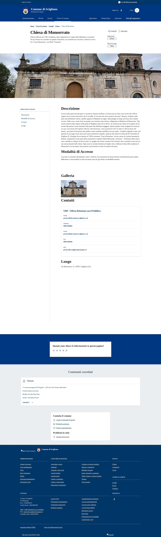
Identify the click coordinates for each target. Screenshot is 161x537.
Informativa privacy (87, 511)
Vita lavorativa (86, 482)
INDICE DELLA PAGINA (27, 109)
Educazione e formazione (58, 485)
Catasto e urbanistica (57, 479)
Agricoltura (93, 18)
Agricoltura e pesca (56, 464)
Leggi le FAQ (55, 499)
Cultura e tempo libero (57, 482)
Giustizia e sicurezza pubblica (90, 464)
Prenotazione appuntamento (59, 502)
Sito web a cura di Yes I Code (31, 535)
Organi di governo (25, 464)
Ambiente (54, 467)
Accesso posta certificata (89, 505)
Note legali (85, 514)
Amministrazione (28, 18)
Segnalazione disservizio (58, 505)
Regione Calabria (26, 2)
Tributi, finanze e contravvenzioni (91, 476)
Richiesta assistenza (56, 508)
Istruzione (118, 18)
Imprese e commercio (88, 467)
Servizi (50, 18)
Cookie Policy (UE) (87, 519)
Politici (22, 476)
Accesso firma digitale (88, 508)
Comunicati (115, 467)
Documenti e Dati (25, 482)
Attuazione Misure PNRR (27, 527)
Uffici (22, 470)
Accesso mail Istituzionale (89, 502)
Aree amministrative (26, 467)
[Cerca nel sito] (137, 10)
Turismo (84, 479)
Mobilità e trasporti (87, 470)
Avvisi (114, 470)
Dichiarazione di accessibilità (90, 516)
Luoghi (114, 482)
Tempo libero (105, 18)
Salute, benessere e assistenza (90, 473)
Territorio (115, 488)
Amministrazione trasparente (90, 499)
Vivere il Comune (63, 18)
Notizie (114, 464)
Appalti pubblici (55, 473)
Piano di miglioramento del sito (53, 527)
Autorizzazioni (55, 476)
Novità (40, 18)
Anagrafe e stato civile (57, 470)
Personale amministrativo (27, 479)
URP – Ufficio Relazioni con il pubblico (32, 509)
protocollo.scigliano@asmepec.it (33, 512)
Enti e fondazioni (25, 473)
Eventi (114, 485)
